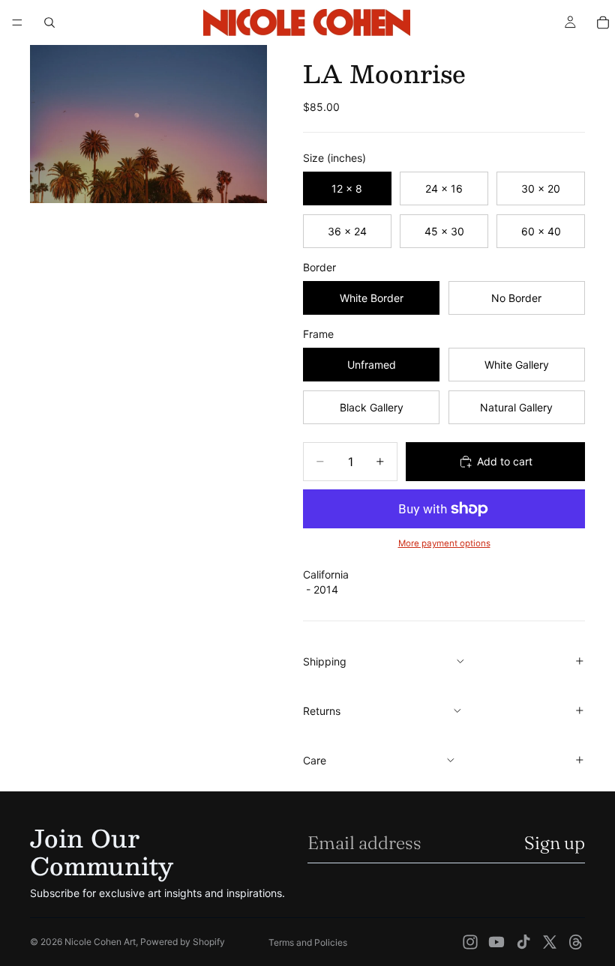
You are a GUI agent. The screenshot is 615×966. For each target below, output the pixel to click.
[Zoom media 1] (148, 124)
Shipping (324, 661)
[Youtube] (497, 942)
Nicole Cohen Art (100, 941)
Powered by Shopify (182, 941)
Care (314, 760)
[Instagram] (470, 942)
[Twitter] (550, 942)
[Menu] (17, 22)
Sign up (554, 843)
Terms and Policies (307, 942)
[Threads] (576, 942)
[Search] (49, 22)
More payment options (444, 543)
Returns (321, 710)
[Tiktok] (523, 942)
